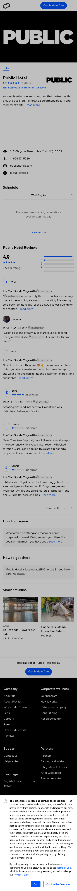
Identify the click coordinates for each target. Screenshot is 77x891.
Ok (35, 884)
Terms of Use (64, 867)
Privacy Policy (21, 874)
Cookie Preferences (58, 884)
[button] (71, 801)
